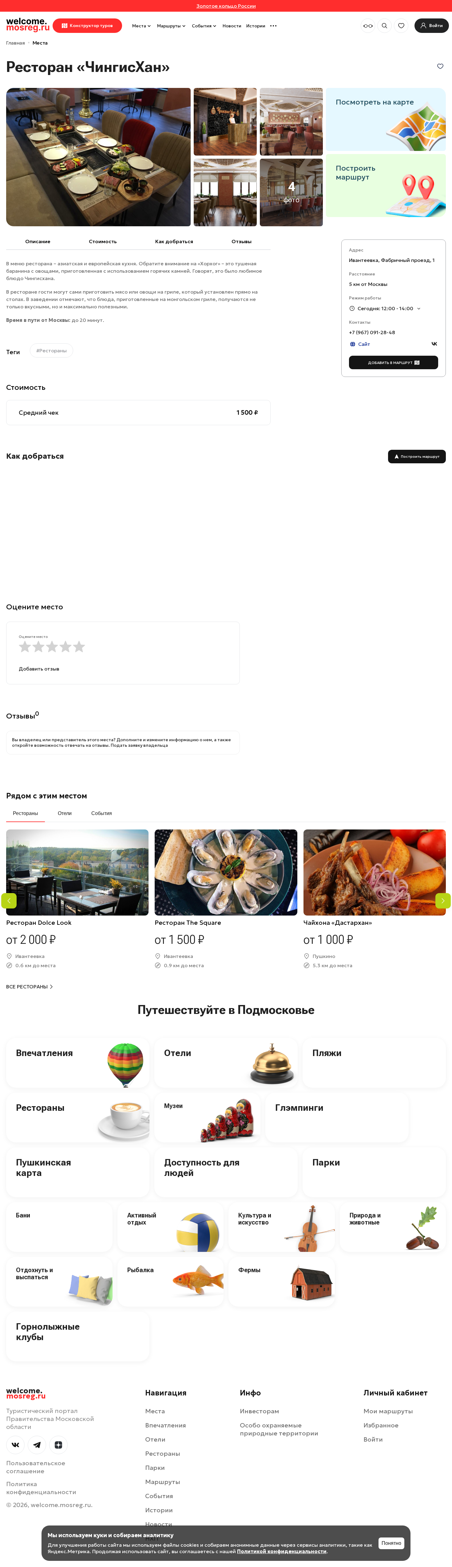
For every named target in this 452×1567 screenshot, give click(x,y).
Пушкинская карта (43, 1167)
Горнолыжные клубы (48, 1332)
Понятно (391, 1543)
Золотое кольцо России (226, 6)
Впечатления (44, 1052)
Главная (15, 43)
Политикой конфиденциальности (282, 1551)
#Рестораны (51, 350)
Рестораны (40, 1107)
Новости (232, 26)
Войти (373, 1439)
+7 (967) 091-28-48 (372, 332)
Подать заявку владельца (139, 745)
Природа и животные (365, 1219)
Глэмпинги (299, 1107)
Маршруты (169, 26)
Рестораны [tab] (25, 813)
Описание (37, 241)
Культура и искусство (254, 1219)
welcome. (26, 1393)
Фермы (249, 1270)
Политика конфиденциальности (41, 1488)
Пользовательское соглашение (35, 1467)
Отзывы (242, 241)
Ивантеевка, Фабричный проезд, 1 (392, 260)
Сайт (364, 344)
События (202, 26)
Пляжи (327, 1052)
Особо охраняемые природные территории (279, 1429)
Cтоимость (103, 241)
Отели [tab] (65, 813)
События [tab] (101, 813)
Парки (326, 1162)
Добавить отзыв (39, 669)
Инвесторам (259, 1411)
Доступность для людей (202, 1167)
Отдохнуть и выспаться (34, 1273)
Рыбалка (140, 1270)
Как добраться (174, 241)
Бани (23, 1215)
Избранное (380, 1425)
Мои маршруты (388, 1411)
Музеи (173, 1106)
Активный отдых (141, 1219)
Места (139, 26)
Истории (255, 26)
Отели (177, 1052)
